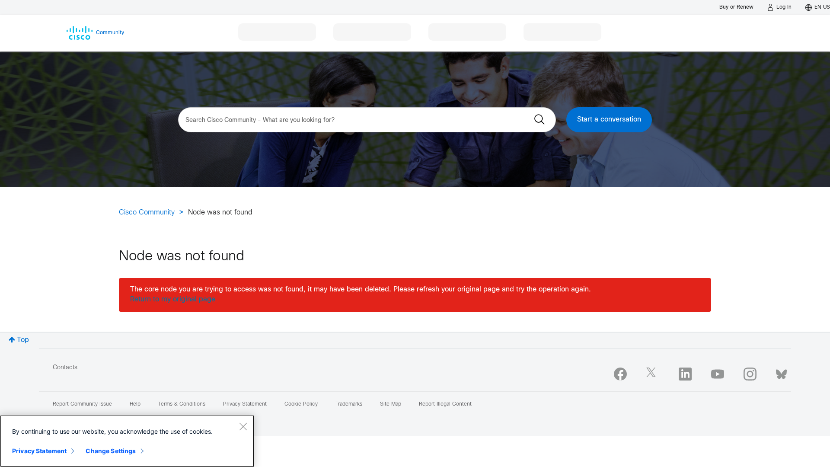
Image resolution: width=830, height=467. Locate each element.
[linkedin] (685, 374)
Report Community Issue (82, 404)
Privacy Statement (39, 450)
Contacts (65, 368)
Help (135, 404)
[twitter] (652, 374)
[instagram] (750, 374)
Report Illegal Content (445, 404)
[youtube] (717, 374)
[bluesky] (781, 372)
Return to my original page (172, 299)
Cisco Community (147, 212)
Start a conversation (609, 119)
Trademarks (348, 404)
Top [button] (23, 340)
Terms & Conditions (181, 404)
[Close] (243, 426)
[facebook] (620, 374)
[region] (127, 441)
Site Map (390, 404)
